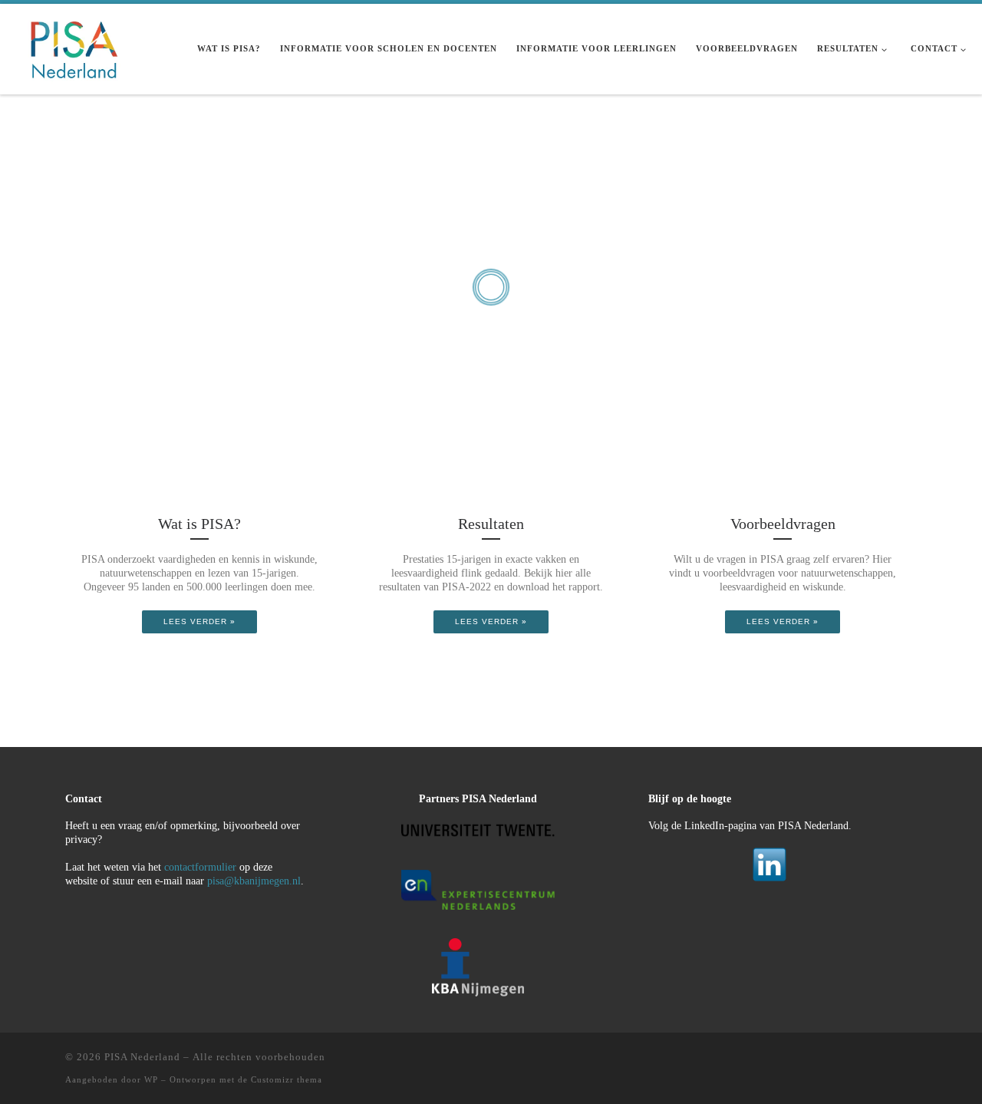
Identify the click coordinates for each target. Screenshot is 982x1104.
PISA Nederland (142, 1057)
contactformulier (200, 867)
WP (151, 1079)
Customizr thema (286, 1079)
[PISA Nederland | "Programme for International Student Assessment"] (74, 47)
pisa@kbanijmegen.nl (254, 881)
